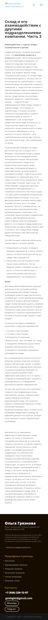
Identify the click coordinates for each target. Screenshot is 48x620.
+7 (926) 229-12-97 (16, 592)
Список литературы (13, 577)
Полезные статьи (12, 580)
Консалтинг (10, 561)
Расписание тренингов (14, 573)
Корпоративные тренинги (16, 565)
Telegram (11, 609)
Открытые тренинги (13, 569)
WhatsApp (12, 603)
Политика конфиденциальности (18, 547)
